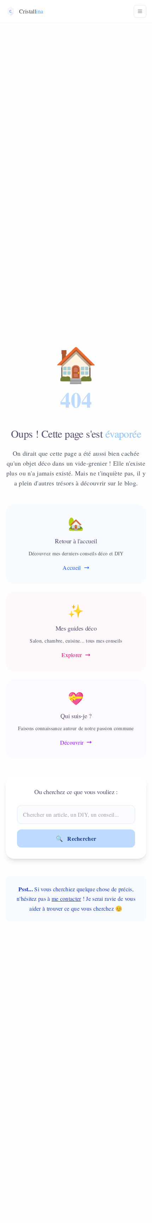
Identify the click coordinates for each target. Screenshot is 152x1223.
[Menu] (140, 11)
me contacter (66, 898)
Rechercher (76, 838)
